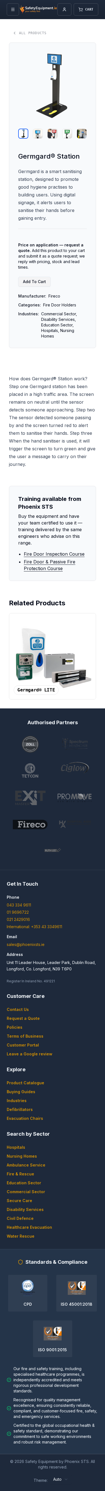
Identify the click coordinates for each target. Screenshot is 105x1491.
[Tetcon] (30, 771)
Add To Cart (34, 281)
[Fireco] (30, 824)
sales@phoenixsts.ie (26, 944)
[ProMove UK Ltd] (75, 797)
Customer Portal (23, 1045)
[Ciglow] (75, 771)
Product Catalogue (25, 1082)
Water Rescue (20, 1236)
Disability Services (25, 1209)
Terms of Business (25, 1036)
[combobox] (61, 1479)
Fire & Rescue (20, 1174)
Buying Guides (21, 1091)
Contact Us (18, 1009)
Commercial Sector (26, 1191)
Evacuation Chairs (25, 1118)
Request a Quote (23, 1018)
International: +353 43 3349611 (34, 926)
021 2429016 (18, 919)
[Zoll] (30, 744)
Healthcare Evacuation (29, 1227)
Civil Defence (20, 1218)
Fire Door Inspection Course (54, 554)
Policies (14, 1027)
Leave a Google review (29, 1054)
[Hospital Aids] (75, 824)
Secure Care (19, 1200)
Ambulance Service (26, 1165)
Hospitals (16, 1147)
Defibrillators (20, 1109)
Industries (17, 1100)
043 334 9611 (19, 905)
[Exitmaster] (30, 797)
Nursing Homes (22, 1156)
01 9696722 (18, 912)
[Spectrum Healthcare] (75, 744)
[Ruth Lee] (53, 851)
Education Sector (24, 1182)
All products (32, 33)
